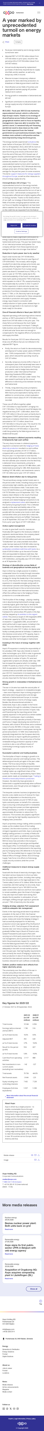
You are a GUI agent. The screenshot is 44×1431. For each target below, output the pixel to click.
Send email (35, 1155)
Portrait (4, 1354)
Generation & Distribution (10, 1349)
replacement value (18, 502)
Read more (9, 1229)
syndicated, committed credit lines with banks (19, 549)
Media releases (7, 1385)
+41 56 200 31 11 (8, 1331)
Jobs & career (7, 1368)
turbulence (32, 142)
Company (18, 42)
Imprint (10, 1419)
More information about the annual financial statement (22, 1096)
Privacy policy (31, 1419)
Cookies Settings (21, 231)
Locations (5, 1373)
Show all (33, 1289)
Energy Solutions (8, 1352)
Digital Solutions (7, 1356)
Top (40, 1304)
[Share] (3, 42)
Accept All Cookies (30, 225)
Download (38, 1155)
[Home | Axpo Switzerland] (9, 13)
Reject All (14, 225)
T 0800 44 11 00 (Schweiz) (12, 1182)
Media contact (7, 1392)
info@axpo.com (8, 1329)
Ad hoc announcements (10, 1387)
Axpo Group (30, 4)
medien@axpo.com (9, 1179)
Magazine (5, 1389)
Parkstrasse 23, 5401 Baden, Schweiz (19, 1339)
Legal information (19, 1419)
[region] (22, 224)
